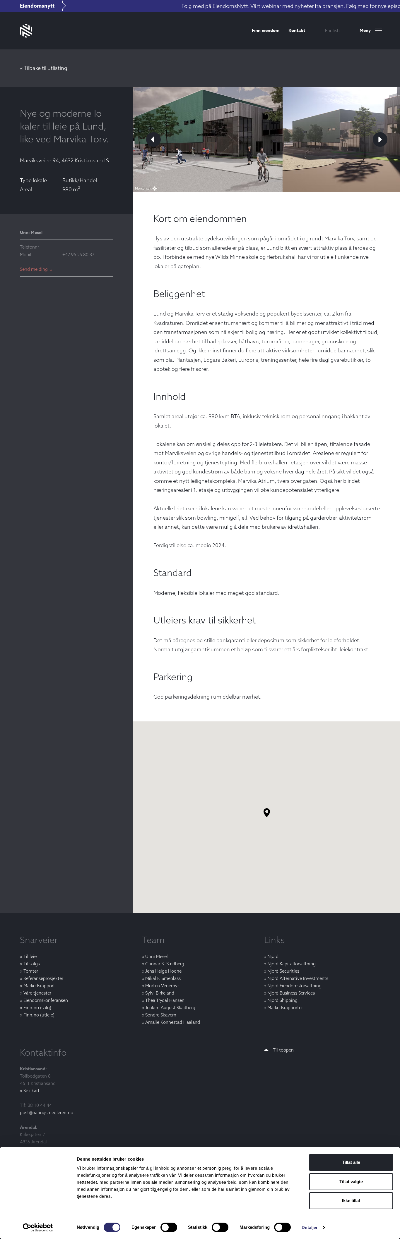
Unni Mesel (156, 956)
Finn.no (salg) (37, 1007)
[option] (332, 31)
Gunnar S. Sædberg (164, 963)
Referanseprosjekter (43, 978)
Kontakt (296, 30)
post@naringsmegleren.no (46, 1112)
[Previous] (153, 139)
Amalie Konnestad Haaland (172, 1022)
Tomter (30, 971)
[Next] (380, 139)
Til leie (29, 956)
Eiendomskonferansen (45, 1000)
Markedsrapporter (285, 1007)
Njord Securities (283, 971)
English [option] (332, 30)
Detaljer (310, 1227)
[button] (271, 817)
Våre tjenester (37, 993)
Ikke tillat (351, 1200)
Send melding (34, 269)
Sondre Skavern (160, 1015)
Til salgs (31, 963)
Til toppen (283, 1050)
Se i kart (31, 1090)
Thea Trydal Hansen (164, 1000)
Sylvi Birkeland (159, 993)
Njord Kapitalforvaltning (291, 963)
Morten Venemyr (162, 985)
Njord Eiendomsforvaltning (294, 985)
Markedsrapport (39, 985)
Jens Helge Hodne (163, 971)
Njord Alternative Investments (297, 978)
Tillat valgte (351, 1181)
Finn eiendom (266, 30)
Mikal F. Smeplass (163, 978)
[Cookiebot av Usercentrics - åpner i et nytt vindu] (38, 1227)
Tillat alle (351, 1162)
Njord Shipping (282, 1000)
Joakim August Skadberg (170, 1007)
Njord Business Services (291, 993)
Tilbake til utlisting (45, 68)
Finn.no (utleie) (38, 1015)
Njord (272, 956)
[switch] (168, 1227)
